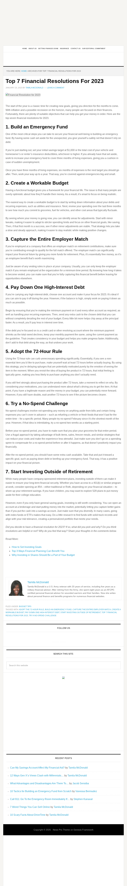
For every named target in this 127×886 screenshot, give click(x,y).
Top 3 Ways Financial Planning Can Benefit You (38, 551)
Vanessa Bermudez (86, 791)
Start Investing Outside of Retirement (80, 612)
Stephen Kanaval (83, 799)
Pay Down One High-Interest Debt (42, 612)
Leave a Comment (55, 88)
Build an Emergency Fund (58, 609)
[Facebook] (55, 639)
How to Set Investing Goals (27, 547)
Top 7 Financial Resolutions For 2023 (55, 81)
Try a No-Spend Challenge (42, 615)
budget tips (25, 606)
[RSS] (70, 639)
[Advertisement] (63, 21)
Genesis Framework (83, 829)
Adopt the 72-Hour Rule (31, 609)
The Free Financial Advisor (63, 59)
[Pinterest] (63, 639)
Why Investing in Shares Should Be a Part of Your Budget (43, 555)
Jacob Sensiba (80, 783)
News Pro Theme (61, 829)
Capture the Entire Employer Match (92, 609)
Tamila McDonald (78, 767)
